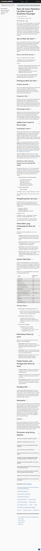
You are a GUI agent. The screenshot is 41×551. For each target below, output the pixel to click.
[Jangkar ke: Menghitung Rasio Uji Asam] (39, 199)
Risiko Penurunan (21, 520)
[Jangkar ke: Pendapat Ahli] (29, 387)
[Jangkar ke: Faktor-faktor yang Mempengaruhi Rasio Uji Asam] (39, 226)
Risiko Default (21, 519)
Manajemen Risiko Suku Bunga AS (23, 494)
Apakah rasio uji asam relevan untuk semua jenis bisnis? (28, 475)
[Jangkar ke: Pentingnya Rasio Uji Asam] (38, 81)
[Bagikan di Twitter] (20, 21)
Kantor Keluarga (4, 8)
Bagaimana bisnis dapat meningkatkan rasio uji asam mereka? (27, 462)
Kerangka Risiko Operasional (22, 491)
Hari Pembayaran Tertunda (22, 504)
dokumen (22, 1)
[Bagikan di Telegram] (27, 21)
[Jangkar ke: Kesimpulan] (27, 400)
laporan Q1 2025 (28, 168)
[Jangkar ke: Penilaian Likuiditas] (29, 84)
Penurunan (19, 510)
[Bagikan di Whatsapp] (25, 21)
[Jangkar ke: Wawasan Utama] (28, 306)
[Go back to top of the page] (39, 549)
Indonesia (38, 1)
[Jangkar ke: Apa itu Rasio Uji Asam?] (36, 39)
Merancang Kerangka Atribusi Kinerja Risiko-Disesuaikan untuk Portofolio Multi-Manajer (27, 488)
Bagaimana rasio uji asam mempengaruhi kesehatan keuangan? (27, 446)
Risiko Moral (20, 524)
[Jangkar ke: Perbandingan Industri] (31, 109)
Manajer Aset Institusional (22, 499)
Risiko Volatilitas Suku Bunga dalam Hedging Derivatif (28, 517)
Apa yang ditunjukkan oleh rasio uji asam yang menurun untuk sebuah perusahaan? (28, 467)
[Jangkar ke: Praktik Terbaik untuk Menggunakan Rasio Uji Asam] (39, 364)
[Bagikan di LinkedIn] (21, 21)
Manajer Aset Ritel (32, 499)
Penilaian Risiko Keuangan (22, 502)
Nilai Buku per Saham (27, 510)
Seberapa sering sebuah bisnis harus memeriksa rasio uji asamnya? (28, 479)
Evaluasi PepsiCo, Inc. (33, 158)
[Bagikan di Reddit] (23, 21)
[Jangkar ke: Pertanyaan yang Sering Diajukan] (39, 433)
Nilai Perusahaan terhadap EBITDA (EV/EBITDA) (26, 507)
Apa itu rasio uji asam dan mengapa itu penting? (27, 438)
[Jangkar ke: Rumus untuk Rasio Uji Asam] (35, 55)
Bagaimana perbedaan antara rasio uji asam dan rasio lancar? (28, 453)
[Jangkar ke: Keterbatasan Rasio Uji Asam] (39, 335)
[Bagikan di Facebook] (18, 21)
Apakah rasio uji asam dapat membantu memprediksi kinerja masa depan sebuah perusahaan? (27, 471)
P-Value (35, 504)
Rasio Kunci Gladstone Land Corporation (28, 151)
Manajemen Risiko (4, 12)
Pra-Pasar (30, 504)
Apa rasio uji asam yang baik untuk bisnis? (25, 449)
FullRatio (18, 269)
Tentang (26, 1)
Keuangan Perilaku (32, 502)
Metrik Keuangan (27, 484)
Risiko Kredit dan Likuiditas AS (23, 496)
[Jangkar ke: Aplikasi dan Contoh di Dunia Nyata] (39, 124)
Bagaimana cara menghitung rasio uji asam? (26, 442)
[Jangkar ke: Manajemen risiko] (29, 96)
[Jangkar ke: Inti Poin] (23, 419)
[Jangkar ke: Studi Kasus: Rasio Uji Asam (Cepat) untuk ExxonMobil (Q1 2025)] (39, 163)
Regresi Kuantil (21, 522)
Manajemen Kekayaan (5, 10)
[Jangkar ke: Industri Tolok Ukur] (32, 259)
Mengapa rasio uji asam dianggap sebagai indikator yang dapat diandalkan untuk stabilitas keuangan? (27, 458)
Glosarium (3, 13)
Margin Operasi (36, 510)
